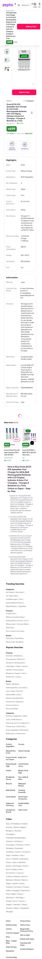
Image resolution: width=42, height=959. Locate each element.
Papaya (17, 673)
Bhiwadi (18, 831)
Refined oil (24, 730)
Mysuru (24, 880)
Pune (8, 894)
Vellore (16, 908)
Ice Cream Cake (12, 596)
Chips (25, 716)
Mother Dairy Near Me (14, 698)
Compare (30, 101)
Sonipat (8, 901)
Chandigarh (10, 834)
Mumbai (17, 880)
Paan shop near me (13, 723)
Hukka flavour (16, 719)
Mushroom (10, 677)
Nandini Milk (10, 695)
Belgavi (23, 827)
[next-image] (33, 84)
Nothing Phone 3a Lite (14, 621)
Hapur (8, 855)
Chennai (9, 841)
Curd (8, 719)
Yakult (8, 684)
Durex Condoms (12, 705)
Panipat (25, 887)
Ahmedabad (15, 824)
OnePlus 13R (10, 614)
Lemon (24, 666)
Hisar (22, 855)
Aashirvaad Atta (11, 688)
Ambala (24, 824)
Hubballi (15, 859)
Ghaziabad (18, 848)
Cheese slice (10, 727)
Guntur (18, 852)
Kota (20, 869)
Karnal (25, 866)
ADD (16, 439)
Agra (7, 824)
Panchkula (17, 887)
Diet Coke (9, 628)
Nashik (15, 884)
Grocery (9, 716)
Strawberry (18, 656)
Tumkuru (21, 901)
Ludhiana (9, 876)
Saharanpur (10, 898)
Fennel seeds (18, 670)
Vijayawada (24, 908)
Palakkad (9, 887)
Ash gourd (9, 663)
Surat (15, 901)
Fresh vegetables (12, 730)
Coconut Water (22, 624)
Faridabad (9, 848)
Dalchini (9, 670)
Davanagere (10, 845)
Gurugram (26, 852)
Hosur (8, 859)
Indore (8, 862)
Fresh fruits (21, 727)
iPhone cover (11, 624)
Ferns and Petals (12, 709)
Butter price (10, 734)
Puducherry (25, 891)
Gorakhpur (10, 852)
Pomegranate (11, 659)
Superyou (19, 702)
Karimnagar (17, 866)
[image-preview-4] (7, 68)
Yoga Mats (22, 606)
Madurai (17, 876)
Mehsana (9, 880)
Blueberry (9, 673)
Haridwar (15, 855)
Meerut (24, 876)
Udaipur (9, 905)
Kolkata (14, 869)
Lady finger (10, 666)
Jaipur (14, 862)
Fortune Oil (10, 702)
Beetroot (20, 659)
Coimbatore (18, 841)
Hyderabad (23, 859)
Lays (7, 691)
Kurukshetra (10, 873)
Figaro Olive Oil (16, 691)
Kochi (8, 869)
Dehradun (20, 845)
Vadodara (16, 905)
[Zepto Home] (7, 5)
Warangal (9, 912)
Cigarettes (17, 716)
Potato (18, 666)
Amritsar (9, 827)
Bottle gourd (19, 663)
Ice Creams (10, 592)
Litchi (26, 621)
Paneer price (20, 734)
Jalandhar (21, 862)
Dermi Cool (10, 642)
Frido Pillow (19, 638)
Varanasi (9, 908)
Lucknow (19, 873)
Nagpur (8, 884)
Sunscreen (19, 592)
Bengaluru (9, 831)
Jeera (23, 673)
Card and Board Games (14, 603)
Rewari (20, 894)
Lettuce (18, 677)
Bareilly (16, 827)
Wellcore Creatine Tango (15, 617)
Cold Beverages (11, 599)
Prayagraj (15, 891)
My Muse (15, 684)
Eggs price (25, 723)
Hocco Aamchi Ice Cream (15, 631)
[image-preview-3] (7, 60)
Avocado (9, 656)
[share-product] (32, 112)
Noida (21, 884)
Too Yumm (23, 688)
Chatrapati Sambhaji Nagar (15, 838)
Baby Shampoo (11, 606)
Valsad (24, 905)
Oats (20, 599)
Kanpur (8, 866)
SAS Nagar (20, 898)
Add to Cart (24, 92)
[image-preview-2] (7, 51)
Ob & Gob (9, 638)
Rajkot (13, 894)
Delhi (27, 845)
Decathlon (19, 642)
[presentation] (33, 84)
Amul (18, 695)
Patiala (8, 891)
